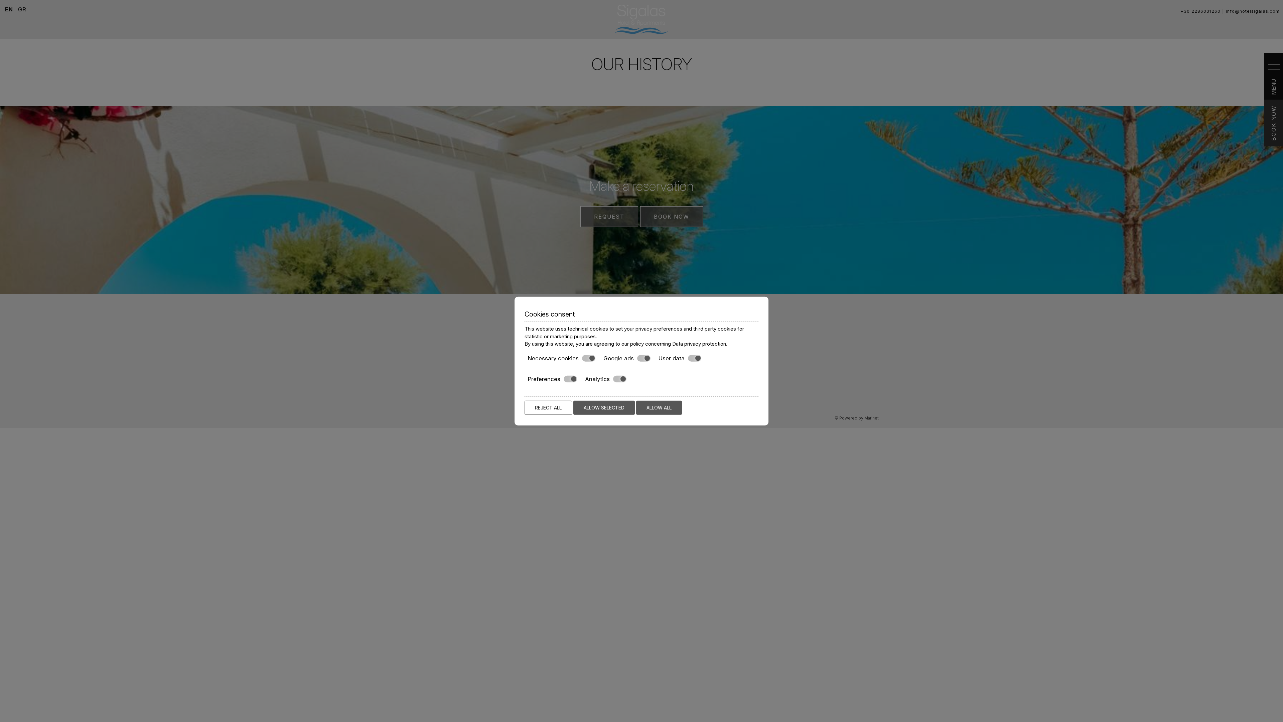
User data (672, 358)
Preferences (544, 379)
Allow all (659, 407)
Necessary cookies (553, 358)
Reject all (548, 407)
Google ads (618, 358)
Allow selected (604, 407)
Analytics (597, 379)
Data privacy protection (699, 344)
